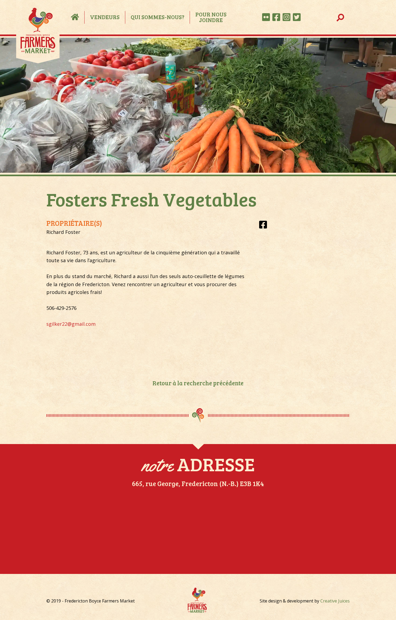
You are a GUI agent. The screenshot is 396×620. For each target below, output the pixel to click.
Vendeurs (105, 17)
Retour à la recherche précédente (198, 383)
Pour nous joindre (211, 17)
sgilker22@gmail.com (71, 324)
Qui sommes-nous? (157, 17)
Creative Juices (335, 601)
